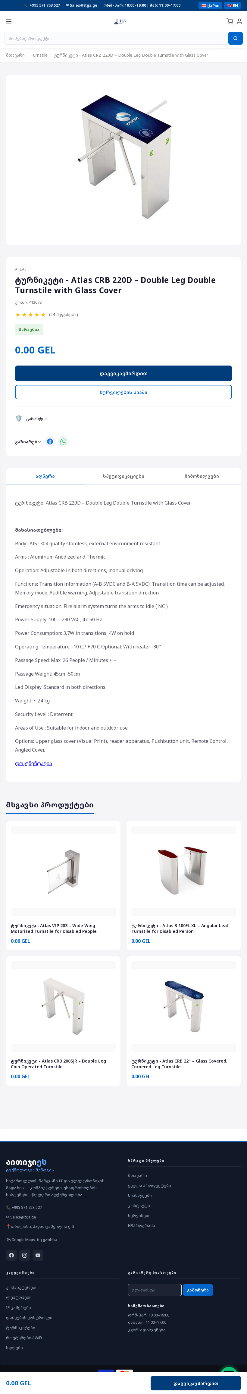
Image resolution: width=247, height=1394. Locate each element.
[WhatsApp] (63, 441)
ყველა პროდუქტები (149, 1185)
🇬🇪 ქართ (210, 5)
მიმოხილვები (202, 476)
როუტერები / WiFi (24, 1337)
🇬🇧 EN (232, 5)
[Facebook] (50, 441)
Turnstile (39, 55)
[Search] (235, 38)
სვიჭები (14, 1347)
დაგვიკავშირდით (124, 373)
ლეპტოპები (19, 1297)
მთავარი (15, 55)
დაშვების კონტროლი (29, 1317)
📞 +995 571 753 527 (42, 5)
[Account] (239, 21)
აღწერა (45, 476)
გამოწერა (198, 1290)
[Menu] (8, 21)
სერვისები (139, 1215)
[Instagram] (24, 1255)
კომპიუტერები (22, 1287)
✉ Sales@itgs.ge (81, 5)
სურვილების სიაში (123, 392)
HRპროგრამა (141, 1225)
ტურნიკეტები (20, 1327)
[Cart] (230, 21)
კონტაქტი (139, 1205)
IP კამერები (18, 1307)
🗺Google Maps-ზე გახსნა (31, 1239)
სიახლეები (140, 1195)
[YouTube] (38, 1255)
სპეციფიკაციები (123, 476)
